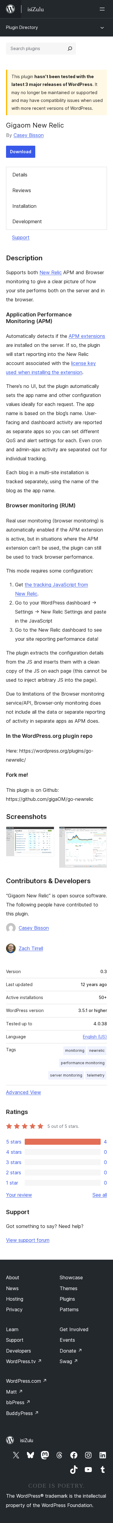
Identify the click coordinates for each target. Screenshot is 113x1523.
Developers (18, 1351)
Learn (12, 1329)
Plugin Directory (22, 27)
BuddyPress (22, 1413)
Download (20, 151)
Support (21, 237)
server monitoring (66, 1075)
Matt (14, 1392)
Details (19, 175)
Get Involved (74, 1329)
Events (67, 1340)
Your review (19, 1195)
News (12, 1288)
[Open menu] (103, 9)
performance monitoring (83, 1063)
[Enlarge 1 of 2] (46, 835)
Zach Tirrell (31, 948)
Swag (69, 1361)
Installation (24, 206)
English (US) (95, 1036)
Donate (71, 1351)
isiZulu (26, 1440)
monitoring (74, 1050)
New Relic (50, 272)
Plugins (67, 1299)
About (12, 1277)
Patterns (69, 1309)
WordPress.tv (24, 1361)
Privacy (14, 1309)
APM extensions (87, 336)
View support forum (27, 1240)
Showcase (71, 1277)
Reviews (21, 190)
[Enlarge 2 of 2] (99, 835)
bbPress (18, 1402)
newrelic (97, 1050)
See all (100, 1195)
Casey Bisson (29, 135)
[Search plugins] (70, 49)
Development (27, 221)
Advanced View (23, 1092)
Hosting (14, 1299)
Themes (68, 1288)
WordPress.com (26, 1381)
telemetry (96, 1075)
